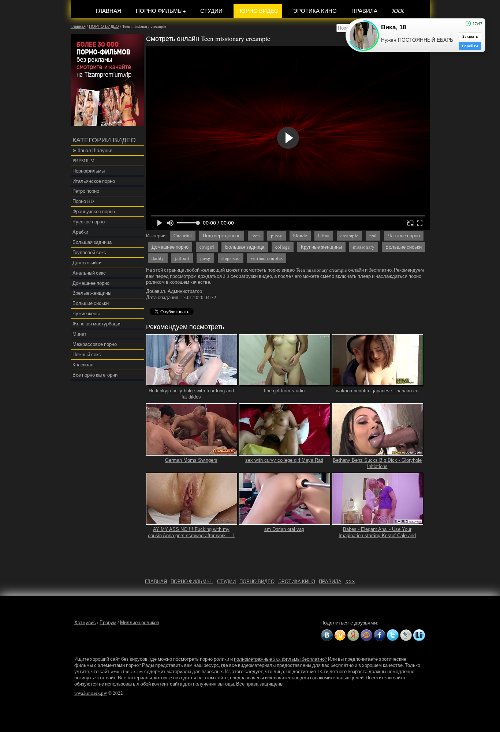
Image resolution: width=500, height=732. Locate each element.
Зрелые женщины (91, 293)
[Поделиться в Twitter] (393, 635)
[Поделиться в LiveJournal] (406, 635)
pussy (276, 235)
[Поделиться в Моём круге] (353, 635)
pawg (205, 258)
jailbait (182, 258)
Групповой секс (89, 252)
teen (255, 235)
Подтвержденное (221, 235)
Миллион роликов (139, 622)
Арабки (80, 232)
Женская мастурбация (97, 323)
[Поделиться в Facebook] (379, 635)
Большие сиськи (90, 303)
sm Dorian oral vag (284, 529)
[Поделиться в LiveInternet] (419, 635)
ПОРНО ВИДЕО (258, 10)
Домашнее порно (90, 283)
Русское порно (88, 221)
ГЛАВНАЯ (108, 10)
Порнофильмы (88, 170)
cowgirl (206, 247)
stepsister (230, 258)
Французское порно (93, 211)
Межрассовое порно (94, 344)
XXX (398, 10)
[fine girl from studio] (285, 383)
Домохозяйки (86, 262)
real (373, 235)
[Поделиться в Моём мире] (366, 635)
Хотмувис (85, 622)
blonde (300, 235)
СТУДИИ (211, 10)
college (282, 247)
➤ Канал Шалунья (92, 150)
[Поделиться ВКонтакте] (327, 635)
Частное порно (404, 235)
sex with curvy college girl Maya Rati (284, 460)
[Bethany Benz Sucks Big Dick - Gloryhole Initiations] (377, 452)
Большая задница (92, 242)
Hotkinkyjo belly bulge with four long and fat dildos (191, 394)
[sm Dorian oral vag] (285, 521)
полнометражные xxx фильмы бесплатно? (280, 659)
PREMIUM (83, 160)
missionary (363, 247)
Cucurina (182, 235)
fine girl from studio (284, 390)
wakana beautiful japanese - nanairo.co (377, 390)
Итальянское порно (93, 181)
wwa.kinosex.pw (90, 693)
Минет (79, 334)
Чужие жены (86, 313)
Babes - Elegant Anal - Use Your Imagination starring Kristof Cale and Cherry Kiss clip (377, 535)
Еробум (108, 622)
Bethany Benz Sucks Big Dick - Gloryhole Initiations (377, 463)
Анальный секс (89, 272)
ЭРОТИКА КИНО (315, 10)
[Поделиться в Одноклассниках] (340, 635)
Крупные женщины (321, 247)
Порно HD (83, 201)
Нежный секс (86, 354)
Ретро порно (85, 191)
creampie (349, 235)
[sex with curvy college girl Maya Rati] (285, 452)
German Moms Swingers (191, 460)
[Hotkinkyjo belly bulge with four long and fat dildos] (192, 383)
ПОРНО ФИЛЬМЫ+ (161, 10)
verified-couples (267, 258)
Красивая (82, 364)
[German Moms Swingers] (192, 452)
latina (323, 235)
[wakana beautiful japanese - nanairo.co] (377, 383)
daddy (158, 258)
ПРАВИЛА (364, 10)
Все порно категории (94, 374)
